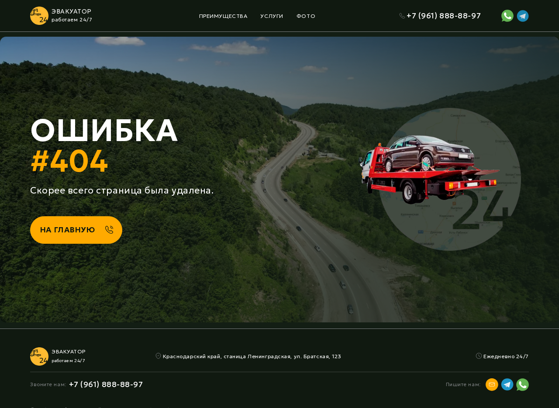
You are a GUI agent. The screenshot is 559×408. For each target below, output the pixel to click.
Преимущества (223, 16)
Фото (306, 16)
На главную (67, 230)
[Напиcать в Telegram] (523, 16)
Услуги (271, 16)
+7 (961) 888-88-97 (444, 16)
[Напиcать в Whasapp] (507, 16)
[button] (223, 16)
